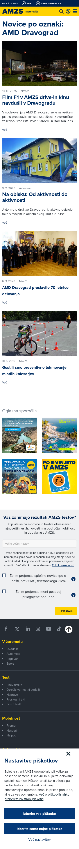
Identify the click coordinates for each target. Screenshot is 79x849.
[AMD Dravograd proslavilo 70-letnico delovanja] (39, 253)
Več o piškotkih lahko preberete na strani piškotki (37, 796)
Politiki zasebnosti (63, 565)
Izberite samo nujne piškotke (39, 828)
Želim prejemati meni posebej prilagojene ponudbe (38, 594)
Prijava (66, 611)
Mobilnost (11, 718)
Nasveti (12, 730)
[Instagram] (37, 629)
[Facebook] (6, 629)
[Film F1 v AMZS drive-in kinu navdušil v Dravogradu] (39, 63)
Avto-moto (13, 653)
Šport (10, 663)
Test (5, 677)
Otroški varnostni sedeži (23, 689)
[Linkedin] (27, 629)
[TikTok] (59, 629)
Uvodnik (12, 649)
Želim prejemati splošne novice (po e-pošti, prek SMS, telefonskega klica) (38, 578)
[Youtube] (48, 629)
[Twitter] (17, 629)
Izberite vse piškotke (39, 813)
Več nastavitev (39, 839)
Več (4, 130)
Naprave (12, 694)
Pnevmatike (14, 685)
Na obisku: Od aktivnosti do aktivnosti (35, 197)
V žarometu (12, 641)
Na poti (11, 735)
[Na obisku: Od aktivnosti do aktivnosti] (39, 160)
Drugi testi (14, 704)
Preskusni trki (16, 699)
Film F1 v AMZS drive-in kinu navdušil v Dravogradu (35, 100)
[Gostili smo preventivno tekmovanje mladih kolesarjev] (39, 333)
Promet (11, 725)
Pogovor (12, 659)
